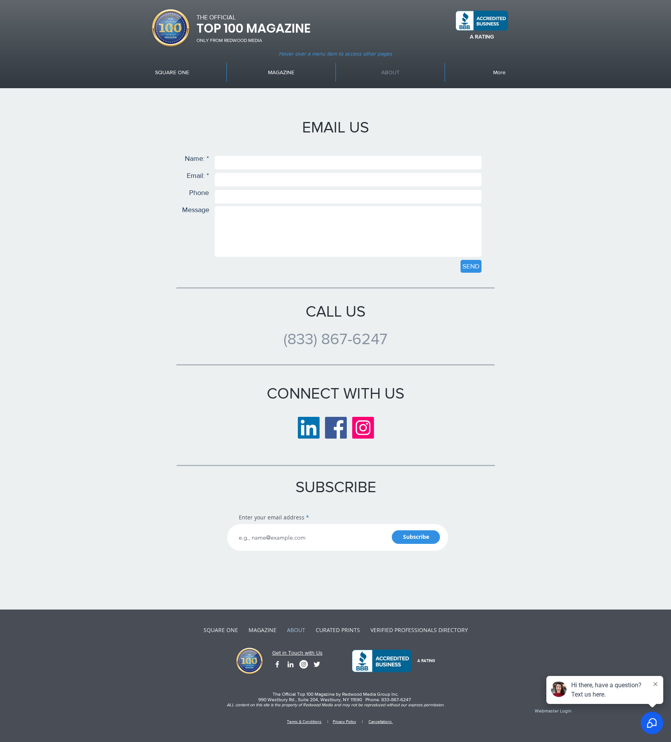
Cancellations (381, 721)
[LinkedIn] (309, 428)
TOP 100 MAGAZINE (253, 28)
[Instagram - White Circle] (303, 664)
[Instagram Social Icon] (363, 428)
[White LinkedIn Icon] (290, 664)
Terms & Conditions (304, 721)
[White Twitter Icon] (317, 664)
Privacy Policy (344, 721)
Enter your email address (271, 517)
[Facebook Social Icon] (336, 428)
